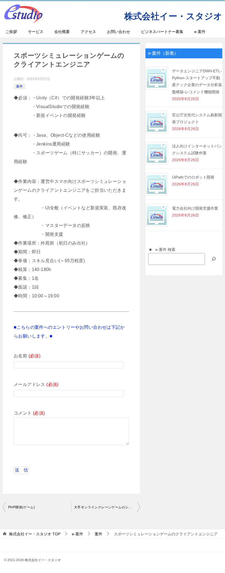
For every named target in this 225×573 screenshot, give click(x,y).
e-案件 (200, 31)
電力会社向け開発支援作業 (195, 208)
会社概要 (62, 31)
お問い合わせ (118, 31)
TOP (34, 534)
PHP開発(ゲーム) (21, 507)
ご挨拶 (11, 31)
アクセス (88, 31)
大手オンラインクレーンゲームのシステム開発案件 (107, 507)
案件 (19, 86)
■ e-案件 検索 (160, 249)
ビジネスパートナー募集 (162, 31)
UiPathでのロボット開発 (193, 177)
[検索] (214, 259)
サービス (35, 31)
